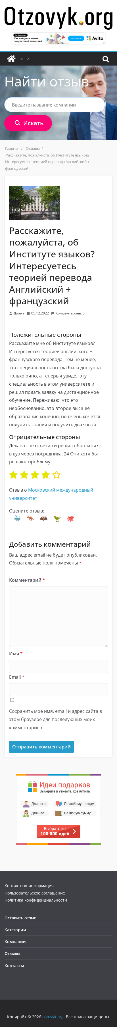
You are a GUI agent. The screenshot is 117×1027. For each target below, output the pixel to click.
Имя (16, 653)
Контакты (14, 965)
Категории (15, 929)
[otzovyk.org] (11, 59)
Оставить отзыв (20, 917)
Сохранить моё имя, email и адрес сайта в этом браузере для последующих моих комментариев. (55, 719)
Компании (15, 941)
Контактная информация (29, 885)
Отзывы (12, 953)
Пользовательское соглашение (35, 893)
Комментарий (27, 580)
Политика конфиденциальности (36, 900)
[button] (17, 518)
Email (16, 677)
